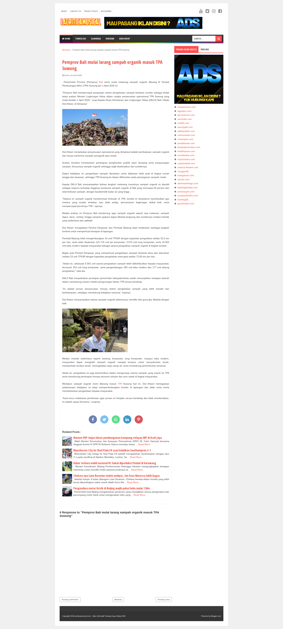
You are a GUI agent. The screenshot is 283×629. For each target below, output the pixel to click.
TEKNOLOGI (80, 38)
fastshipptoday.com (188, 187)
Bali (101, 82)
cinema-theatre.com (188, 167)
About (64, 11)
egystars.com (184, 111)
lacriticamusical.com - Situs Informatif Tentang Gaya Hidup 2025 (100, 616)
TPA (120, 383)
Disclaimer (106, 11)
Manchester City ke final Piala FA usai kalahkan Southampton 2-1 (112, 450)
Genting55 (183, 199)
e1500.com (183, 123)
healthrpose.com (186, 151)
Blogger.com (216, 616)
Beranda (118, 600)
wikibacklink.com (186, 131)
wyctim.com (184, 179)
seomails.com (185, 119)
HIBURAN (110, 38)
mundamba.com (186, 155)
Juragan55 (183, 171)
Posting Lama (164, 600)
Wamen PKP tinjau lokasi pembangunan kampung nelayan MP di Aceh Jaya (117, 438)
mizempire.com (185, 139)
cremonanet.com (186, 135)
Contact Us (75, 11)
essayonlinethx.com (188, 195)
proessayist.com (186, 191)
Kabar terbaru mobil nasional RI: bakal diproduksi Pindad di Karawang (114, 463)
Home (67, 38)
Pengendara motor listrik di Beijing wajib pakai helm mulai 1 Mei (111, 488)
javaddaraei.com (186, 143)
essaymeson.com (187, 107)
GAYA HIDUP (124, 38)
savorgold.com (185, 127)
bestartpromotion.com (189, 147)
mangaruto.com (186, 175)
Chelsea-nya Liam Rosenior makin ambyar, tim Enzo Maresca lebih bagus (116, 476)
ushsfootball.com (186, 163)
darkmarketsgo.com (188, 183)
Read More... (145, 444)
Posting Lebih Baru (70, 600)
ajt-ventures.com (186, 115)
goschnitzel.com (186, 203)
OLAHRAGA (96, 38)
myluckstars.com (186, 159)
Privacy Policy (91, 11)
